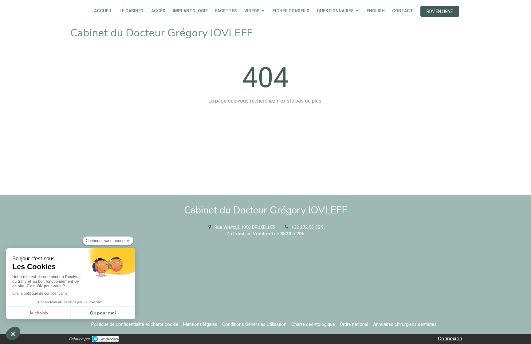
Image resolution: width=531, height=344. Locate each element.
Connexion (450, 338)
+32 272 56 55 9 (307, 227)
